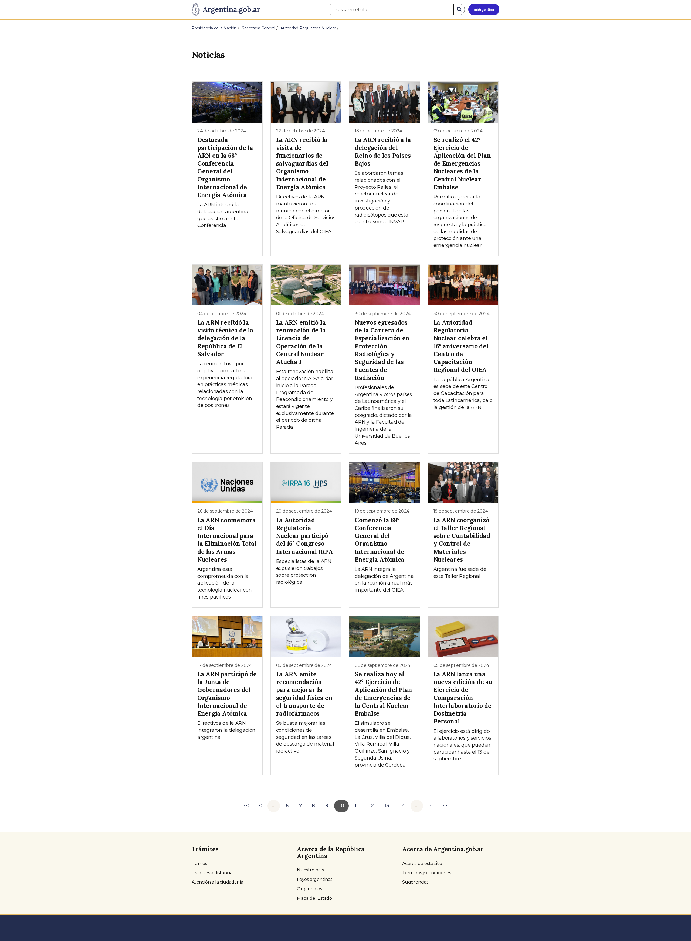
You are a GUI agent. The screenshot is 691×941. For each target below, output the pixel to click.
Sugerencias (415, 882)
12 (371, 806)
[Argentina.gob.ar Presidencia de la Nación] (226, 9)
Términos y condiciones (426, 872)
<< (246, 806)
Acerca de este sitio (422, 863)
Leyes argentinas (314, 879)
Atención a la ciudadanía (217, 882)
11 (356, 806)
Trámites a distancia (212, 872)
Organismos (309, 888)
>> (444, 806)
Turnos (199, 863)
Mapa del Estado (314, 898)
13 (386, 806)
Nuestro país (310, 870)
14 (402, 806)
